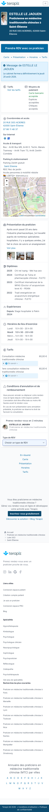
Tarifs (44, 57)
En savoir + (13, 363)
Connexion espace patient (14, 590)
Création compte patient (13, 595)
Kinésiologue (8, 631)
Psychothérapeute (11, 674)
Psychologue (8, 637)
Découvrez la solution (17, 519)
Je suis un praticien (11, 600)
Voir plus (11, 248)
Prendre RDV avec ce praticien (24, 48)
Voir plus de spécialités (13, 680)
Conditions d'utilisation (28, 807)
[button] (24, 194)
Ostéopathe (8, 669)
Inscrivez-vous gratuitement (24, 513)
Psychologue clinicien (12, 642)
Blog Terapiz (36, 519)
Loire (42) (11, 537)
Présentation (19, 57)
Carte (6, 57)
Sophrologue (8, 653)
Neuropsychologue (11, 647)
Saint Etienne (10, 166)
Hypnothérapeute (10, 626)
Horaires (33, 57)
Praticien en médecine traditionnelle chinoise (26, 535)
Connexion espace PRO (13, 606)
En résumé (25, 455)
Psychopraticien (10, 658)
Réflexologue (8, 664)
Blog (5, 611)
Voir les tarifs (13, 90)
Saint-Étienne (12, 540)
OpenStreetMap (40, 215)
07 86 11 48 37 (10, 129)
